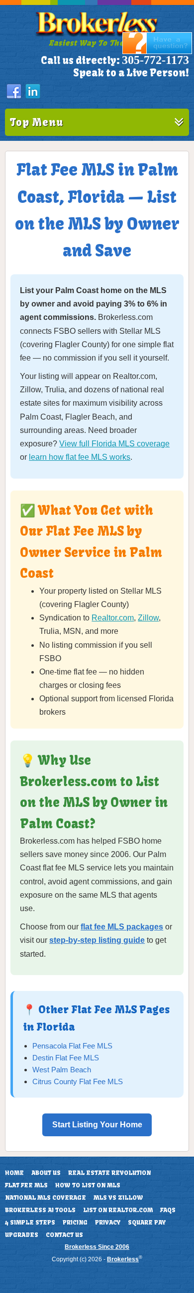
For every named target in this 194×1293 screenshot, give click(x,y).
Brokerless (123, 1259)
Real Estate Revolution (109, 1173)
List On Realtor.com (118, 1210)
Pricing (75, 1223)
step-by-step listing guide (97, 940)
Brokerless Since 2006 (97, 1246)
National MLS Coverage (45, 1198)
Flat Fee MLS (26, 1185)
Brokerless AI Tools (40, 1210)
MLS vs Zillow (118, 1198)
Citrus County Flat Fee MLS (77, 1081)
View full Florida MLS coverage (114, 443)
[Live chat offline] (157, 52)
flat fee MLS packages (122, 927)
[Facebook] (14, 92)
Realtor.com (113, 618)
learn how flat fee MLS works (79, 457)
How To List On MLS (87, 1185)
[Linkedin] (33, 92)
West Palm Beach (61, 1069)
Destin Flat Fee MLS (65, 1057)
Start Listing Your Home (97, 1124)
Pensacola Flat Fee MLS (72, 1046)
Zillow (148, 618)
